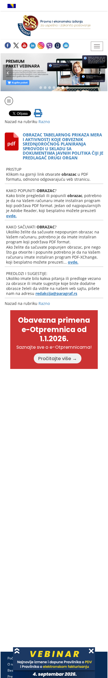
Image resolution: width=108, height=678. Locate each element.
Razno (44, 121)
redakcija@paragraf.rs (56, 293)
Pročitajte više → (57, 358)
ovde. (11, 215)
